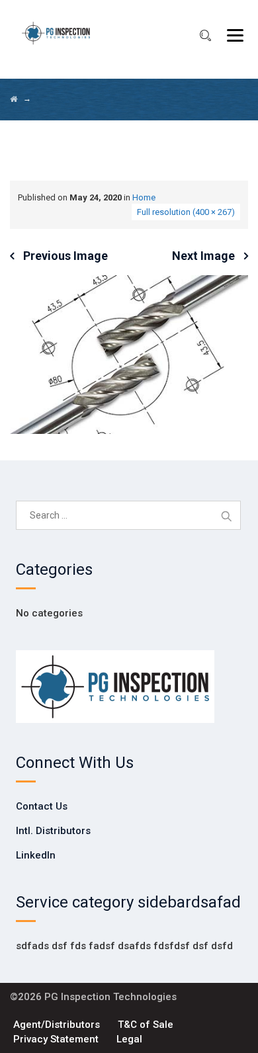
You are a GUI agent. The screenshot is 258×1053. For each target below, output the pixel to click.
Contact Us (41, 806)
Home (143, 197)
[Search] (205, 35)
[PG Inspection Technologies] (56, 33)
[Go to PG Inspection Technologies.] (13, 99)
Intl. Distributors (53, 831)
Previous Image (65, 256)
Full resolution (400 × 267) (186, 212)
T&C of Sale (145, 1025)
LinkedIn (36, 855)
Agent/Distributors (56, 1025)
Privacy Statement (56, 1039)
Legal (129, 1039)
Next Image (203, 256)
